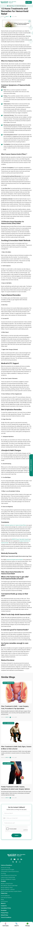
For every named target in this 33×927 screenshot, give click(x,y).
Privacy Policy (4, 912)
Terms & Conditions (6, 917)
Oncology (3, 873)
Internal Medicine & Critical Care (9, 875)
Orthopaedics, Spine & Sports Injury (10, 871)
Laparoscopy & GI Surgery (7, 869)
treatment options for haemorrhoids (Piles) (15, 525)
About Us (24, 5)
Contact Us (4, 905)
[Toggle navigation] (29, 2)
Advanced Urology (5, 867)
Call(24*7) (16, 925)
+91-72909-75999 (18, 5)
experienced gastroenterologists (14, 559)
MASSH (7, 16)
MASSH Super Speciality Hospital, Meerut (11, 891)
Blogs (2, 899)
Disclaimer (4, 910)
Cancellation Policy (6, 908)
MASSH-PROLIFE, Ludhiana (8, 889)
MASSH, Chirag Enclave (7, 883)
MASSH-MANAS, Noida (7, 887)
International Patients (6, 897)
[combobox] (4, 818)
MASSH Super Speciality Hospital (20, 539)
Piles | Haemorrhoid (8, 682)
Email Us (11, 5)
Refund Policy (4, 915)
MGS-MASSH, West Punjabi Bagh (9, 885)
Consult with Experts (31, 465)
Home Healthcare (5, 895)
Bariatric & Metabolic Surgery (8, 879)
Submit (16, 835)
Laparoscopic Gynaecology (8, 877)
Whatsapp (27, 925)
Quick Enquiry (4, 901)
